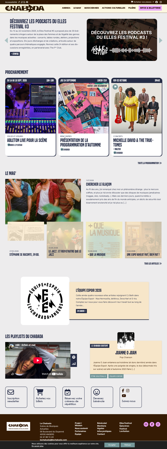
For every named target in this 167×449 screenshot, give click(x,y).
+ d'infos (15, 53)
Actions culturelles (113, 8)
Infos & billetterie (150, 8)
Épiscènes (124, 426)
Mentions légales (101, 427)
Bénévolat (102, 423)
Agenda (66, 8)
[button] (6, 40)
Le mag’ (77, 8)
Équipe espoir (116, 376)
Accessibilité (11, 2)
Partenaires (80, 431)
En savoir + (81, 311)
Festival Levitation (124, 430)
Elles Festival (126, 423)
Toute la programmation (148, 163)
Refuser (127, 445)
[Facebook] (156, 2)
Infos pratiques (104, 431)
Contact (101, 434)
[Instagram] (161, 2)
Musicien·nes (91, 8)
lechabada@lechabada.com (53, 439)
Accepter (112, 445)
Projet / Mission (78, 424)
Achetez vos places (142, 2)
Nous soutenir (81, 428)
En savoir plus (37, 446)
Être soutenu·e (98, 376)
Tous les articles (151, 263)
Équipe (78, 434)
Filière (132, 8)
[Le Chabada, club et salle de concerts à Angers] (24, 8)
